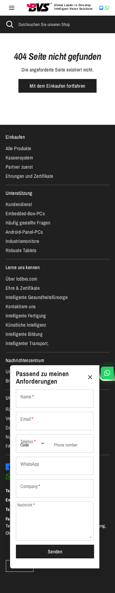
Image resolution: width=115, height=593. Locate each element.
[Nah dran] (90, 377)
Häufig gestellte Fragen (28, 222)
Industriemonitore (22, 241)
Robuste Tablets (21, 250)
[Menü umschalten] (12, 7)
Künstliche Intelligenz (26, 324)
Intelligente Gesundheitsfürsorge (37, 297)
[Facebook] (9, 466)
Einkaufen (15, 136)
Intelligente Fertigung (26, 315)
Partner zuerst (19, 166)
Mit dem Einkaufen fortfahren (57, 85)
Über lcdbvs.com (21, 278)
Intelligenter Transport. (27, 343)
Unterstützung (19, 193)
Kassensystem (19, 157)
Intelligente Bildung (24, 334)
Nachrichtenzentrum (25, 360)
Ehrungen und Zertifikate (29, 176)
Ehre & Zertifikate (23, 287)
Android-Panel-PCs (24, 231)
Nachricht (26, 505)
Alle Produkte (18, 148)
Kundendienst (19, 204)
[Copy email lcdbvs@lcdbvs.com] (101, 7)
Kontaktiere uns (21, 306)
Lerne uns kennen (23, 267)
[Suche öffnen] (9, 24)
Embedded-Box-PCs (25, 213)
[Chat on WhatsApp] (106, 7)
